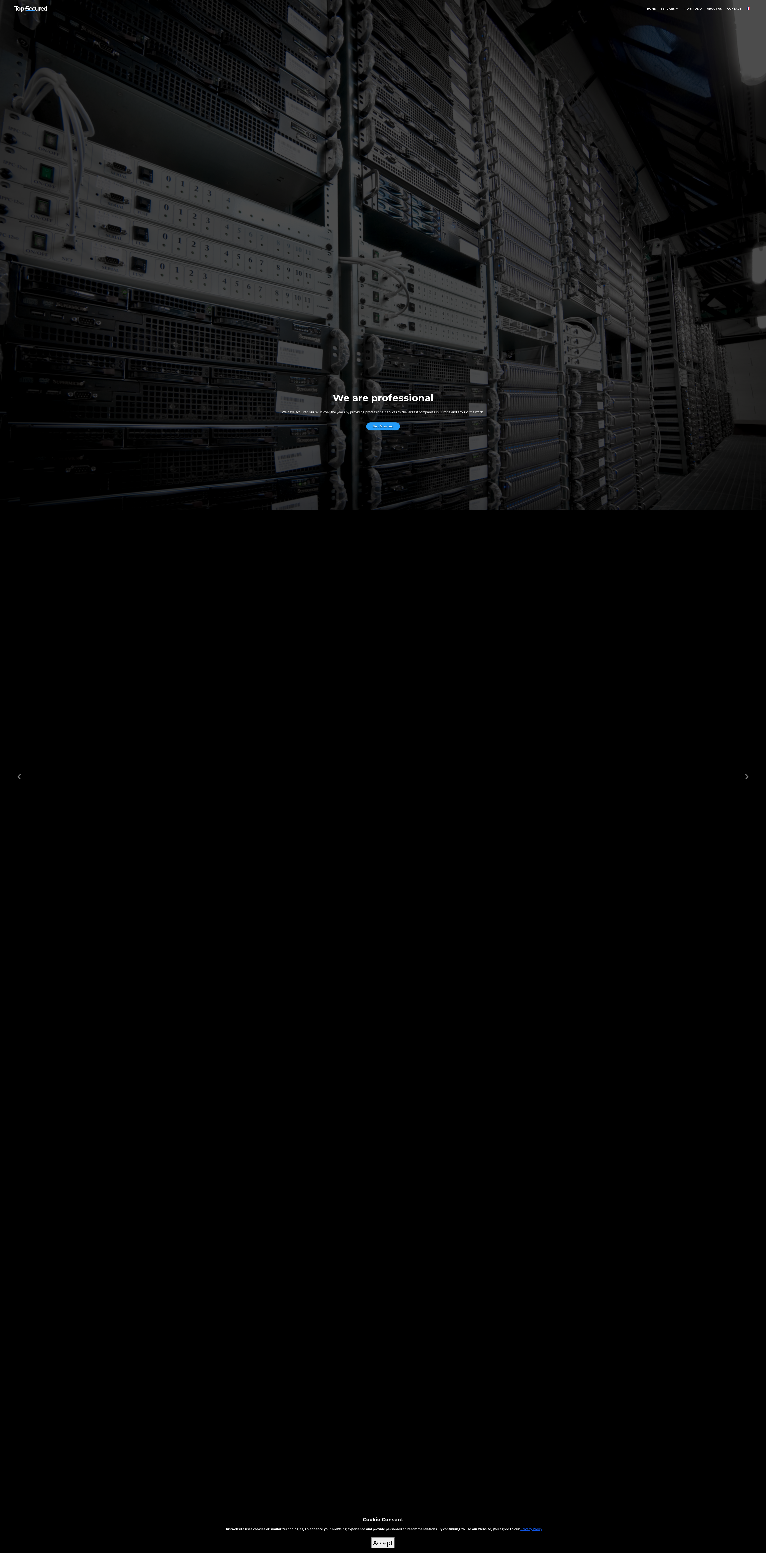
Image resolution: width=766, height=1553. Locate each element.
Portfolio (693, 8)
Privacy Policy (531, 1529)
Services (668, 8)
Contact (734, 8)
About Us (714, 8)
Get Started (383, 426)
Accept (383, 1542)
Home (651, 8)
